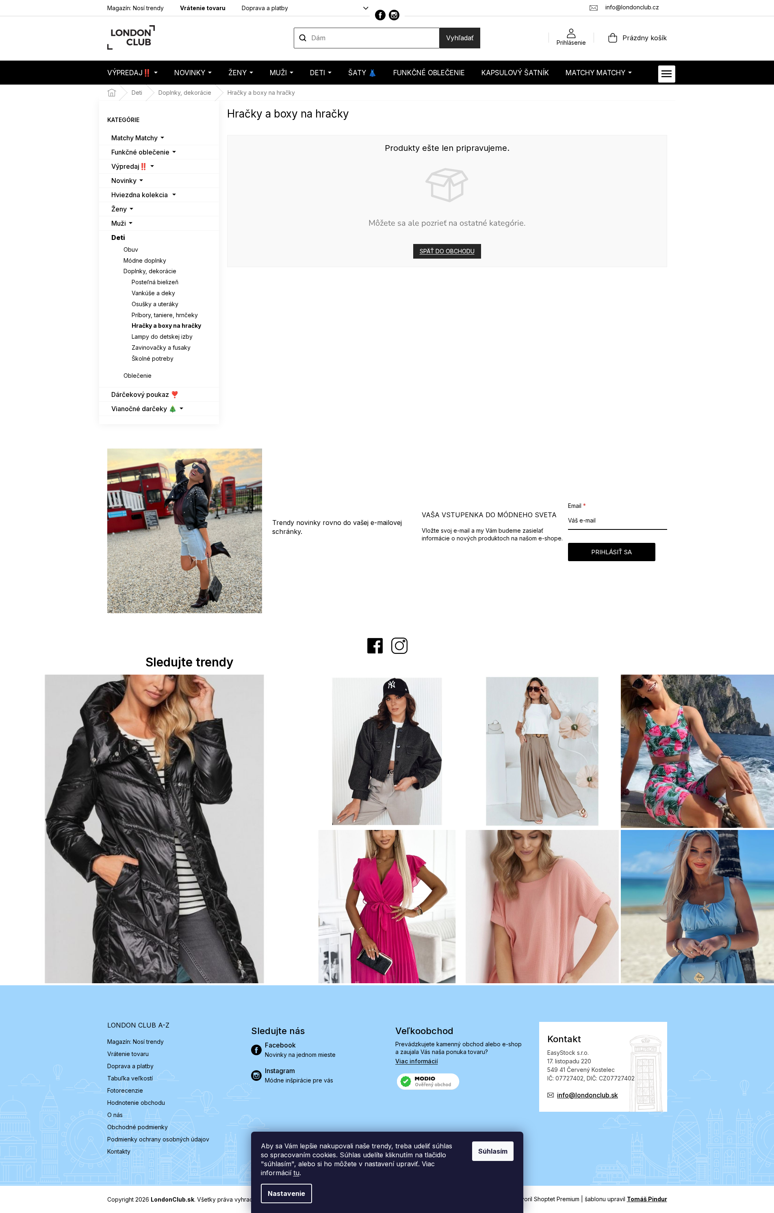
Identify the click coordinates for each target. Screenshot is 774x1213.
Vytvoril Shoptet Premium (545, 1199)
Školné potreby (152, 358)
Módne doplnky (145, 260)
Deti (118, 237)
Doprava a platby (265, 7)
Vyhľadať (460, 38)
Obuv (131, 249)
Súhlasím (492, 1151)
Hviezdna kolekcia (139, 195)
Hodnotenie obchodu (136, 1102)
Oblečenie (138, 375)
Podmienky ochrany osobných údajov (158, 1139)
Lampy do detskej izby (162, 336)
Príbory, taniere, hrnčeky (165, 314)
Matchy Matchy (134, 138)
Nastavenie (286, 1193)
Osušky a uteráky (155, 304)
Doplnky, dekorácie (150, 271)
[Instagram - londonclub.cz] (394, 15)
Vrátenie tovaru (202, 7)
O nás (115, 1114)
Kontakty (118, 1151)
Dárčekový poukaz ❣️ (145, 394)
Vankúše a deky (153, 293)
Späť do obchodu (447, 251)
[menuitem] (132, 73)
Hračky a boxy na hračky (166, 325)
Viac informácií (416, 1061)
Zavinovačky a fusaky (161, 347)
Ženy (119, 209)
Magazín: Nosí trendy (135, 7)
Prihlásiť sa (611, 552)
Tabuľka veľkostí (130, 1078)
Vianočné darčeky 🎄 (144, 409)
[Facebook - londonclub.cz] (380, 15)
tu (296, 1173)
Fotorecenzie (125, 1090)
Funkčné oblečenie (140, 152)
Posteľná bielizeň (155, 282)
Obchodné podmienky (137, 1127)
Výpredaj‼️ (129, 166)
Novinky (124, 180)
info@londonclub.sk (587, 1095)
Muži (118, 223)
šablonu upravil (626, 1199)
